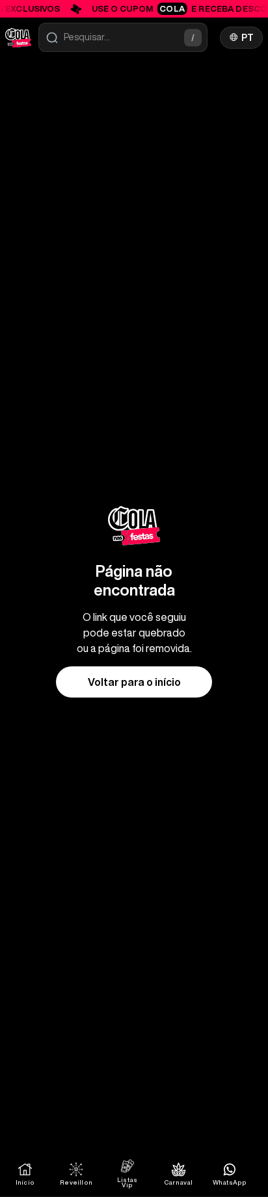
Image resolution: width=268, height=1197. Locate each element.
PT (247, 37)
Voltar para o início (134, 682)
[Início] (18, 38)
